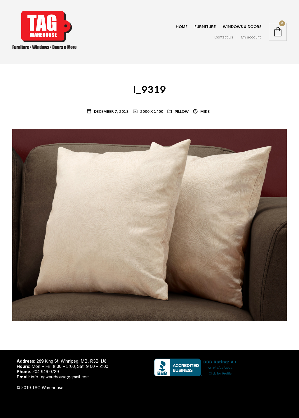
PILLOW (182, 111)
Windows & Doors (242, 26)
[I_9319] (149, 224)
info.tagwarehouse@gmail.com (60, 377)
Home (181, 26)
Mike (204, 111)
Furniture (205, 26)
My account (251, 37)
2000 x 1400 (151, 111)
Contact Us (223, 37)
